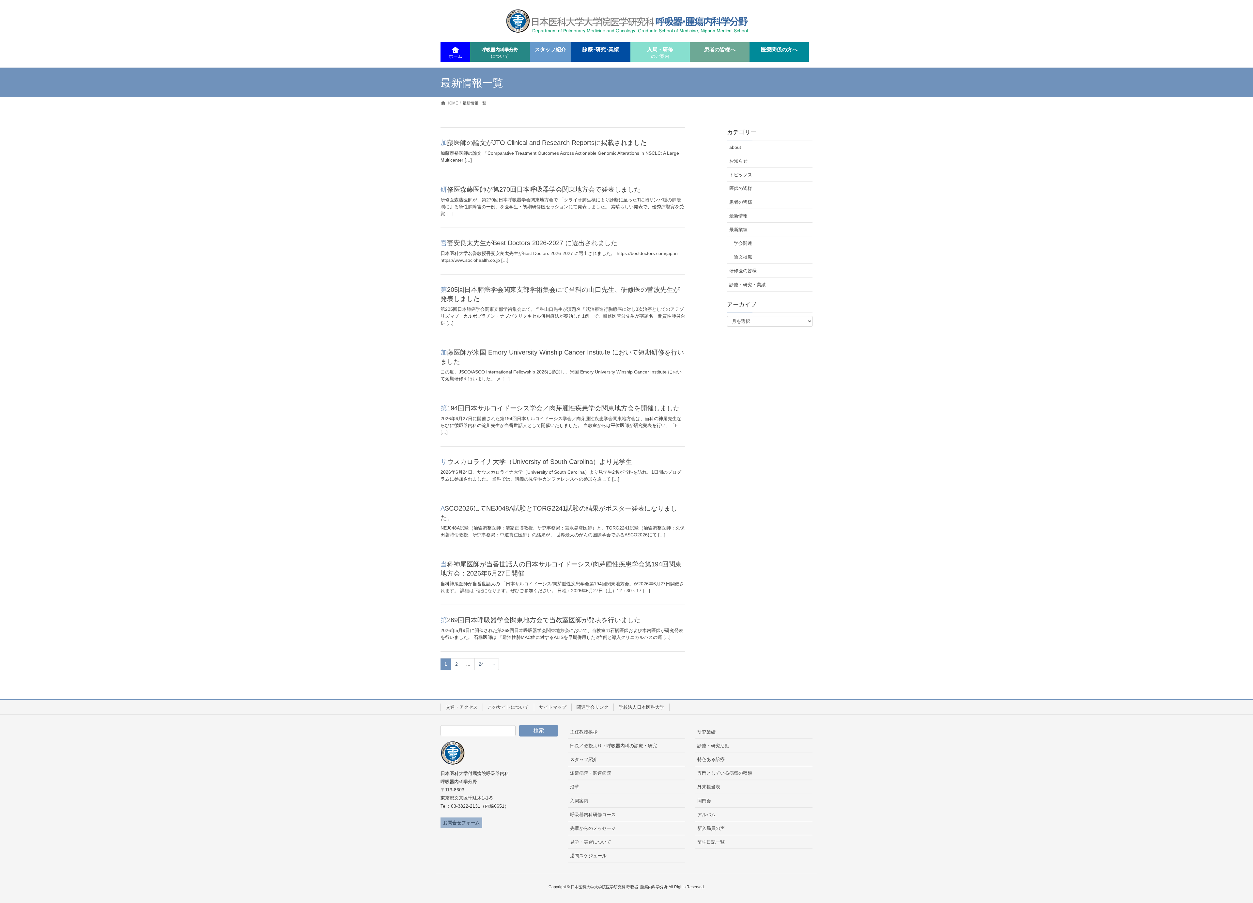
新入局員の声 (711, 828)
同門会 (704, 800)
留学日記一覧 (711, 842)
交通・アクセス (462, 707)
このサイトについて (508, 707)
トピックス (740, 174)
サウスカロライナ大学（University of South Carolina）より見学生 (536, 461)
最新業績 (738, 229)
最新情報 (738, 215)
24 (481, 664)
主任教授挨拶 (583, 732)
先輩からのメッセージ (593, 828)
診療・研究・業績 (747, 284)
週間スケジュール (588, 855)
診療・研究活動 (713, 745)
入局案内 (579, 800)
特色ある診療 (711, 759)
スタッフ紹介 (583, 759)
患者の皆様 (740, 202)
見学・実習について (590, 842)
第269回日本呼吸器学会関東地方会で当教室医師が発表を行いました (541, 620)
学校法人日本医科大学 (641, 707)
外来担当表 (708, 786)
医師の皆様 (740, 188)
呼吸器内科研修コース (593, 814)
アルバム (706, 814)
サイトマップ (552, 707)
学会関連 (743, 243)
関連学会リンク (593, 707)
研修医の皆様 (743, 270)
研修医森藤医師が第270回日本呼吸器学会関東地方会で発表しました (541, 189)
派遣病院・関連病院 (590, 773)
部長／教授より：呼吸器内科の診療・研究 (613, 745)
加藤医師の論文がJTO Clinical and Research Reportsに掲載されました (544, 142)
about (735, 147)
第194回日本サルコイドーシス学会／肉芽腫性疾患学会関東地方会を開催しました (560, 408)
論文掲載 (743, 257)
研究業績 (706, 732)
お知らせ (738, 161)
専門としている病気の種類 (724, 773)
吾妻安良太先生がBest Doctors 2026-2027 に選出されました (529, 242)
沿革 (574, 786)
